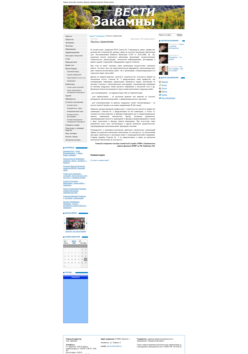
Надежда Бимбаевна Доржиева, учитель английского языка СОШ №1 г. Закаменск (75, 205)
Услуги (164, 88)
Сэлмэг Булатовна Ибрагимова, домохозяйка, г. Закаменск (74, 183)
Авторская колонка (72, 140)
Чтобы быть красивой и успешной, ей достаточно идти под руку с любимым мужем (75, 176)
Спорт (67, 59)
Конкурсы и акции (72, 125)
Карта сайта (72, 2)
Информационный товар (75, 111)
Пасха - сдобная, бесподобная (176, 46)
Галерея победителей (74, 74)
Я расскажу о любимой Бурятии (74, 129)
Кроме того (69, 65)
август (74, 241)
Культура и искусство (74, 56)
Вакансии (87, 2)
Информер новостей (96, 2)
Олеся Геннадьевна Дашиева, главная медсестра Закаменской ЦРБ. (75, 191)
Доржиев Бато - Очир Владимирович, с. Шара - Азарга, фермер (73, 153)
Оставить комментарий (100, 160)
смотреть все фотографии (75, 231)
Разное (164, 95)
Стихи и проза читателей (75, 87)
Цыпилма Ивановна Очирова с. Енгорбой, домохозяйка (74, 197)
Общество (69, 39)
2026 (74, 243)
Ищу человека (71, 133)
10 (65, 256)
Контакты (80, 2)
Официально (70, 99)
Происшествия (71, 62)
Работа (164, 92)
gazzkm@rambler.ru (114, 346)
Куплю (164, 85)
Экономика (69, 43)
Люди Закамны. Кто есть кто (76, 78)
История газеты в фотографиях (73, 115)
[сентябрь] (82, 242)
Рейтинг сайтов (109, 2)
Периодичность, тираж (74, 108)
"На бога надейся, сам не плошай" (176, 69)
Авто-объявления (168, 98)
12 (72, 256)
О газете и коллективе (74, 102)
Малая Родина (71, 69)
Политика (69, 46)
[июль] (66, 242)
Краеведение (71, 81)
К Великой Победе (73, 71)
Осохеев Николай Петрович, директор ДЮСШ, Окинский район (74, 168)
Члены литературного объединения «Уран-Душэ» (76, 91)
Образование (70, 49)
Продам (165, 82)
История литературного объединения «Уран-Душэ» (76, 121)
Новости (68, 36)
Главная (65, 2)
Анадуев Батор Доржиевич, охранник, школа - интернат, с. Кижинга (75, 161)
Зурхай (68, 96)
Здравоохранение (72, 52)
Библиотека (70, 84)
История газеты (72, 105)
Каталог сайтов (71, 137)
